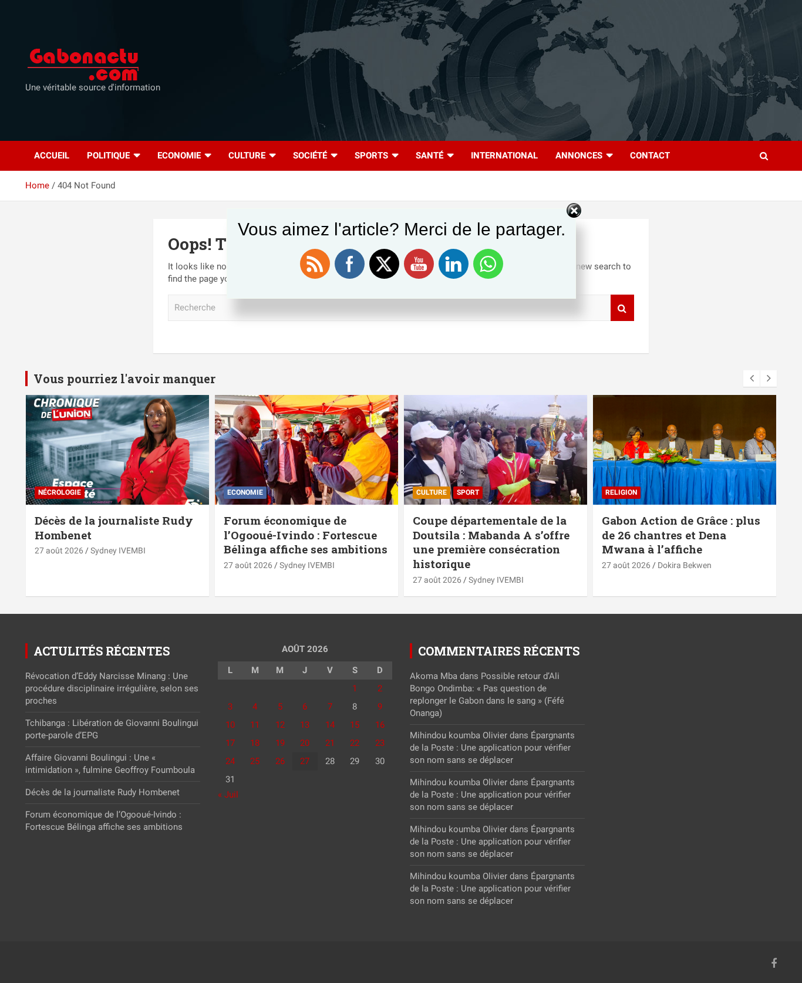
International (504, 155)
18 (255, 743)
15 (354, 724)
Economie (179, 155)
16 (380, 724)
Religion (621, 492)
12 (280, 724)
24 (230, 761)
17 (230, 743)
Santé (429, 155)
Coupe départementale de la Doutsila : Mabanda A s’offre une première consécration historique (491, 542)
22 (354, 743)
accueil (51, 155)
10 (230, 724)
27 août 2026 (59, 550)
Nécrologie (59, 492)
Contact (650, 155)
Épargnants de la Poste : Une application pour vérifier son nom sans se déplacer (492, 747)
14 (330, 724)
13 (304, 724)
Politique (108, 155)
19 (280, 743)
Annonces (578, 155)
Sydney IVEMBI (118, 550)
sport (468, 492)
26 (280, 761)
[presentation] (751, 378)
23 (380, 743)
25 (255, 761)
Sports (371, 155)
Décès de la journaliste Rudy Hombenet (114, 527)
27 (304, 761)
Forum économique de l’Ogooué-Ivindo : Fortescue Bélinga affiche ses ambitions (305, 534)
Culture (246, 155)
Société (310, 155)
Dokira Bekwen (685, 565)
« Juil (228, 794)
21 (330, 743)
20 (304, 743)
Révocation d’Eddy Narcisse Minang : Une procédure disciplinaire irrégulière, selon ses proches (111, 688)
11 (255, 724)
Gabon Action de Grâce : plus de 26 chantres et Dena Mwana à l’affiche (681, 534)
